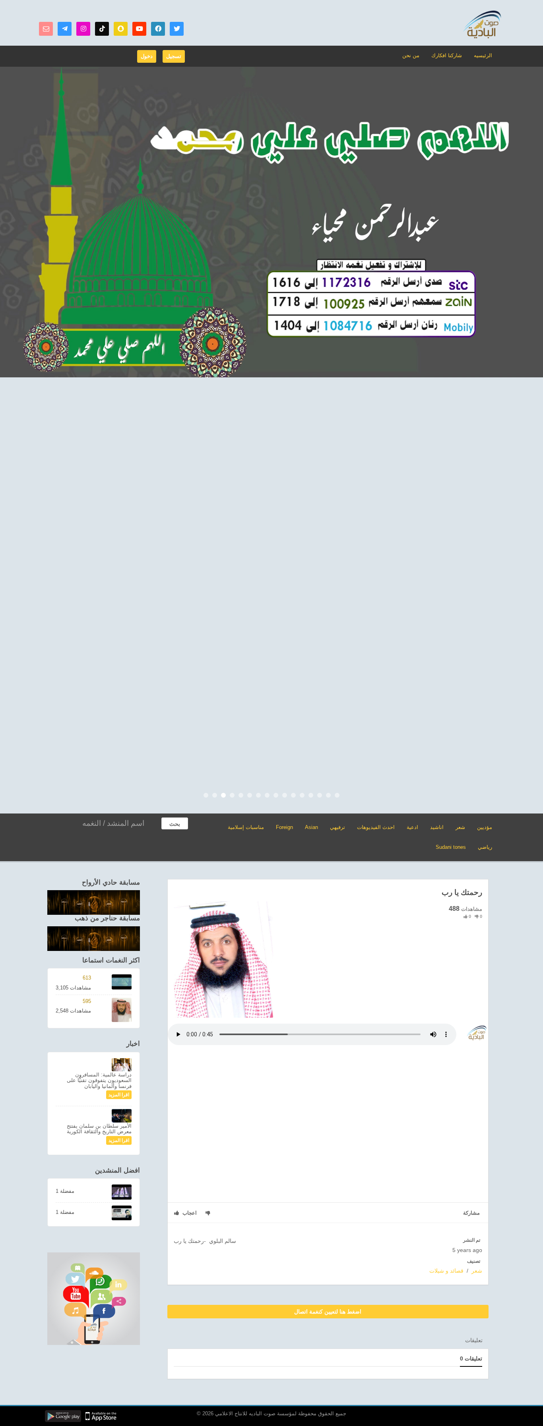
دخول (147, 56)
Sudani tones (451, 847)
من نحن (410, 55)
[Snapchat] (121, 29)
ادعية (412, 827)
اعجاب (189, 1213)
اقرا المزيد (119, 1095)
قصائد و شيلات (446, 1271)
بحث (174, 824)
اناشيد (437, 827)
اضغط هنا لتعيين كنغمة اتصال (327, 1311)
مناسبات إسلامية (246, 827)
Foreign (284, 827)
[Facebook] (158, 29)
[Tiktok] (102, 29)
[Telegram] (65, 29)
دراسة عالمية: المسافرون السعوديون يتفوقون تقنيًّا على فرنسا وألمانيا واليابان (99, 1080)
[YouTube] (139, 29)
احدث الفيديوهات (376, 827)
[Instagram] (83, 29)
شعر (460, 827)
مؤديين (484, 827)
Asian (311, 827)
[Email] (46, 29)
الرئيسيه (483, 55)
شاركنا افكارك (446, 55)
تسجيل (173, 56)
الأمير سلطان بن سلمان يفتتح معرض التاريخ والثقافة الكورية (99, 1128)
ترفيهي (337, 827)
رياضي (485, 847)
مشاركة (471, 1213)
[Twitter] (177, 29)
